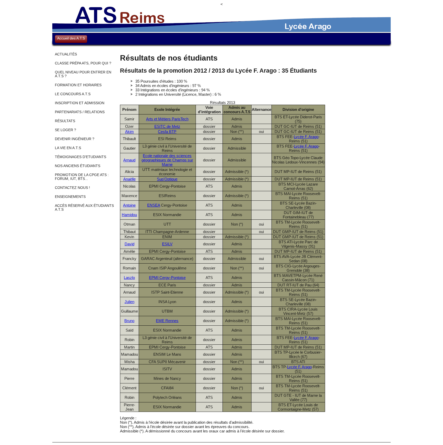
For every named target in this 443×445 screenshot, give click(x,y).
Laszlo (129, 277)
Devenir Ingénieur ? (74, 139)
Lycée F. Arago (306, 136)
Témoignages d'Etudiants (80, 157)
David (129, 244)
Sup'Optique (167, 179)
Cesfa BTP (167, 131)
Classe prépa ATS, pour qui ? (83, 63)
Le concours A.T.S (72, 94)
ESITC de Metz (167, 126)
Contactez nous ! (72, 188)
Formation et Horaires (78, 85)
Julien (129, 301)
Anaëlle (129, 179)
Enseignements (70, 197)
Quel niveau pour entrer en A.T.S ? (83, 74)
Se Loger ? (65, 130)
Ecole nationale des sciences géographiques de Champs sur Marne (167, 160)
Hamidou (129, 214)
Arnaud (129, 160)
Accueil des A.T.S (71, 38)
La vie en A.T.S (68, 148)
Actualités (66, 54)
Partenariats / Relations (80, 112)
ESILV (167, 244)
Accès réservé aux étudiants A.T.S (84, 207)
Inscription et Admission (79, 103)
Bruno (129, 320)
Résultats (65, 121)
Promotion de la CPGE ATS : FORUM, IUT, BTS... (82, 177)
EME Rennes (167, 320)
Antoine (129, 205)
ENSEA (153, 205)
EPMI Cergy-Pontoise (167, 277)
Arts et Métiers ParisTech (167, 119)
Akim (129, 131)
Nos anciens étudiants (77, 166)
